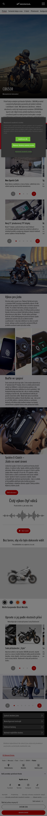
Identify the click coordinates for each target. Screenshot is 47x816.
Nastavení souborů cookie (23, 151)
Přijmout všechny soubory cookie (23, 145)
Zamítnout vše (22, 139)
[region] (23, 137)
